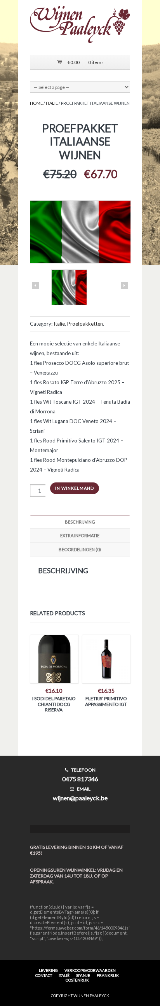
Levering (48, 970)
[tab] (80, 522)
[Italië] (69, 287)
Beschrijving (80, 521)
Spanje (83, 975)
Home (36, 103)
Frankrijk (108, 975)
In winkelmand (74, 488)
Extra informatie (79, 535)
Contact (43, 975)
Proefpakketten (85, 324)
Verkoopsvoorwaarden (90, 970)
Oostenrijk (77, 980)
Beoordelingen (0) (80, 549)
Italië (52, 103)
